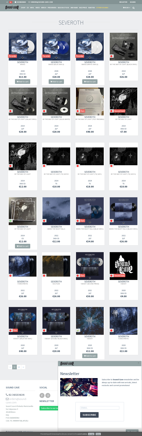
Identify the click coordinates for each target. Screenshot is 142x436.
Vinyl (32, 8)
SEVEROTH (22, 63)
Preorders (52, 8)
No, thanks (132, 431)
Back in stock (63, 8)
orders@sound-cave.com (16, 400)
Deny (98, 434)
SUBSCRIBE (89, 415)
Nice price (83, 8)
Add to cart (24, 81)
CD (28, 8)
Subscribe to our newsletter (53, 408)
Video (38, 8)
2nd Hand (74, 8)
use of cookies (82, 434)
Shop (23, 8)
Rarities (91, 8)
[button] (126, 7)
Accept (91, 434)
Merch (43, 8)
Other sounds (102, 8)
